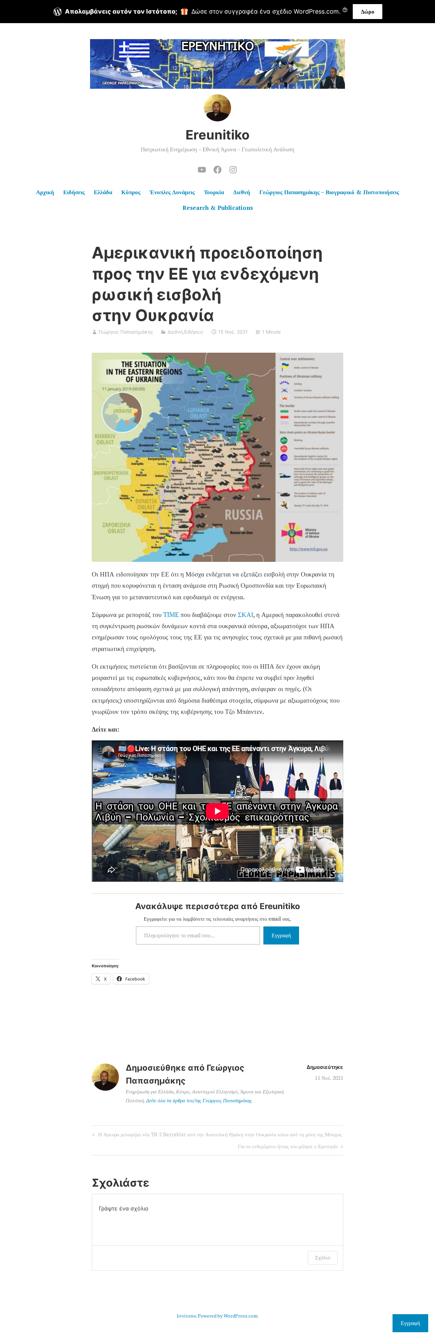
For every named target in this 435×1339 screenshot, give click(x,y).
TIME (171, 614)
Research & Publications (217, 208)
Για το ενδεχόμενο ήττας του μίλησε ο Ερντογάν (288, 1147)
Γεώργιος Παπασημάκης (126, 332)
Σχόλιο (322, 1257)
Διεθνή (241, 192)
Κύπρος (130, 192)
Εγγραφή (281, 935)
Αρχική (45, 192)
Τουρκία (214, 192)
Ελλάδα (103, 192)
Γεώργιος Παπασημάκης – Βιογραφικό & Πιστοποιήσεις (329, 192)
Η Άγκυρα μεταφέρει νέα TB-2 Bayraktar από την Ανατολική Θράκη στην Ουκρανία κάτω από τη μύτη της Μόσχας (216, 1135)
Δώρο (367, 11)
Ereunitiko (217, 135)
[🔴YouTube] (202, 168)
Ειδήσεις (74, 192)
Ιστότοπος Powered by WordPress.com (217, 1315)
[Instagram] (233, 168)
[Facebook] (217, 168)
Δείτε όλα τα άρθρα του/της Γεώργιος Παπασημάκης (199, 1100)
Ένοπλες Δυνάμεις (172, 192)
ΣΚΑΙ (245, 614)
